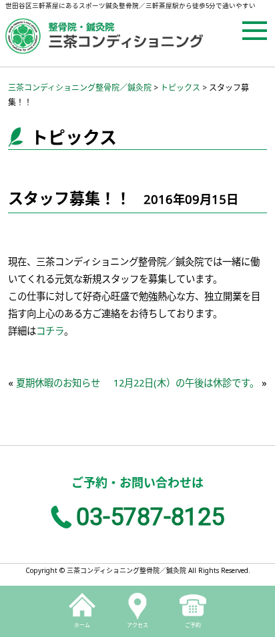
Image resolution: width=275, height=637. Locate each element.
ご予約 (193, 624)
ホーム (82, 624)
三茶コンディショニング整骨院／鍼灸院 (80, 87)
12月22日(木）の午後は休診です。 (186, 382)
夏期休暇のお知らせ (58, 382)
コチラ (50, 330)
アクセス (137, 624)
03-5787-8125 (150, 517)
